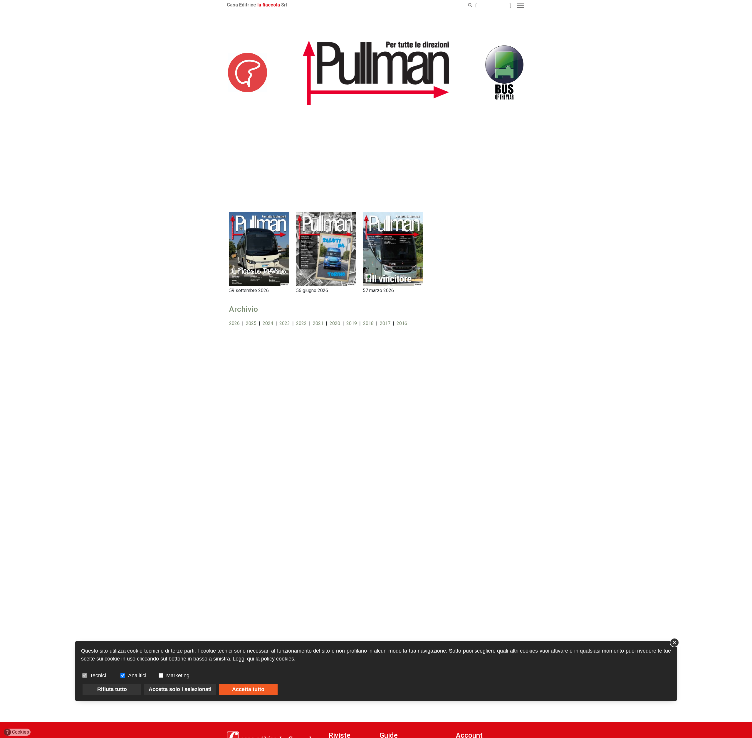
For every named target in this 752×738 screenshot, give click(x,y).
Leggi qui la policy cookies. (264, 659)
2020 (335, 323)
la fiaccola (268, 5)
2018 (368, 323)
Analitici (137, 675)
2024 (268, 323)
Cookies (17, 732)
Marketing (177, 675)
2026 (234, 323)
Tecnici (98, 675)
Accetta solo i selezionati (180, 689)
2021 (318, 323)
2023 (284, 323)
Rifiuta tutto (112, 689)
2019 (351, 323)
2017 (385, 323)
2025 (251, 323)
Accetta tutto (248, 689)
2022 (301, 323)
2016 (402, 323)
